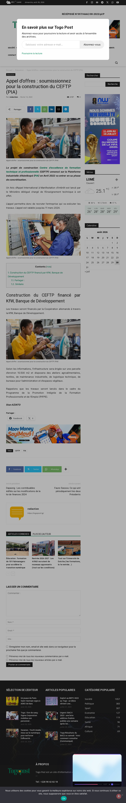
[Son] (112, 757)
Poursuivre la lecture (32, 53)
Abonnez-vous (92, 44)
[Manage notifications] (118, 796)
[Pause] (106, 757)
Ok (63, 798)
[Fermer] (117, 757)
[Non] (122, 794)
